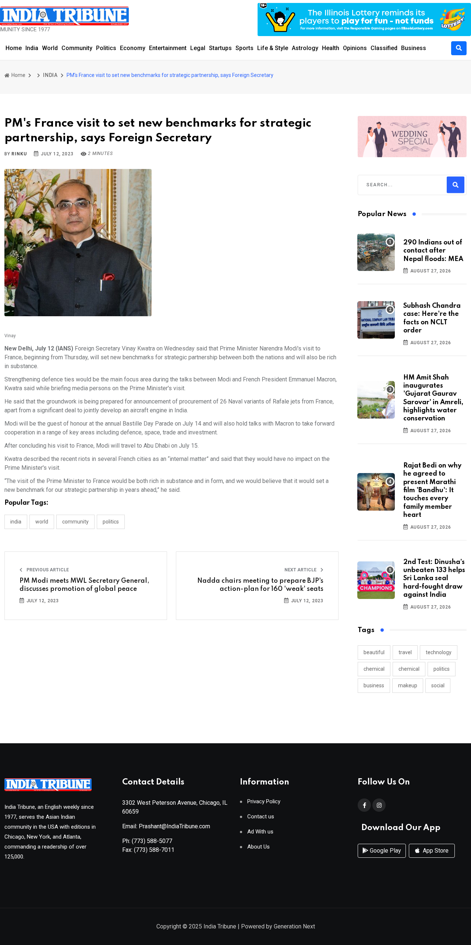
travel (405, 652)
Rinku (18, 153)
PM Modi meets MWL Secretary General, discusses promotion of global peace (84, 585)
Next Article (301, 569)
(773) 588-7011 (154, 849)
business (374, 685)
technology (438, 652)
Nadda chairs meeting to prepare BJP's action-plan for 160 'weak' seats (260, 585)
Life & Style (272, 48)
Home (14, 48)
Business (413, 48)
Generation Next (294, 926)
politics (441, 669)
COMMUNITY (75, 522)
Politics (106, 48)
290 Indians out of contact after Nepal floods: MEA (433, 250)
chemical (374, 669)
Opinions (355, 48)
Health (330, 48)
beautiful (374, 652)
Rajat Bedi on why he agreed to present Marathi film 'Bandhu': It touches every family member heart (432, 490)
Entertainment (168, 48)
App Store (435, 850)
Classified (384, 48)
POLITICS (111, 522)
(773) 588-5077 (152, 841)
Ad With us (260, 832)
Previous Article (47, 569)
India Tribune (219, 926)
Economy (132, 48)
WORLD (41, 522)
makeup (407, 685)
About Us (258, 847)
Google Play (384, 850)
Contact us (260, 816)
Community (76, 48)
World (50, 48)
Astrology (305, 48)
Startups (220, 48)
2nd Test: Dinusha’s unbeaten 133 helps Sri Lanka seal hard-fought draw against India (434, 579)
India (31, 48)
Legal (197, 48)
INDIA (50, 75)
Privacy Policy (263, 801)
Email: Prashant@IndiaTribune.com (166, 826)
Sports (245, 48)
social (438, 685)
